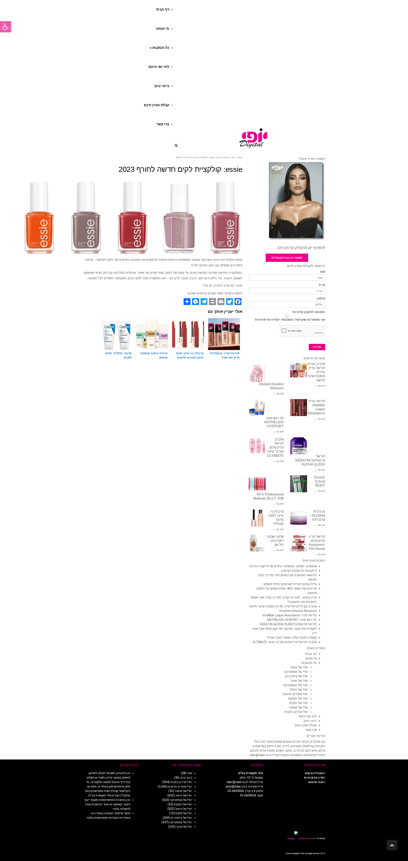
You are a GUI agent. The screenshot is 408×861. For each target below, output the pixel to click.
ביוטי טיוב (310, 721)
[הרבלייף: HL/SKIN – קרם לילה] (298, 518)
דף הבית (311, 654)
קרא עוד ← (319, 385)
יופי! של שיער (299, 681)
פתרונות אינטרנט (306, 838)
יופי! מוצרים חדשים (295, 694)
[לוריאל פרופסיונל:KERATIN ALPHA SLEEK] (298, 445)
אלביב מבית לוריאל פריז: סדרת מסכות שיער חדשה (283, 606)
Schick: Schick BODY (319, 481)
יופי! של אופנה (298, 707)
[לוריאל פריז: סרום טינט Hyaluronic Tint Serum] (298, 543)
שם (322, 271)
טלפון (321, 298)
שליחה (317, 347)
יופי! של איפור (299, 667)
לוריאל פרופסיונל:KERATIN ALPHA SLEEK (310, 460)
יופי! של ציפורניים (296, 676)
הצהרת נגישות (314, 773)
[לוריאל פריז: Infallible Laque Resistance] (298, 407)
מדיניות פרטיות (314, 777)
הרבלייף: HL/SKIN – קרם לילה (317, 515)
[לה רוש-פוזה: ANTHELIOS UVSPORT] (257, 407)
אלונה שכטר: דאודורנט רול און (275, 540)
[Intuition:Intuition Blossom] (257, 373)
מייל (322, 285)
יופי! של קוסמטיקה (295, 685)
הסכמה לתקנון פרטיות (309, 312)
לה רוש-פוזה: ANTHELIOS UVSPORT (274, 422)
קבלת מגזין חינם (306, 725)
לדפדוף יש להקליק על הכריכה (301, 248)
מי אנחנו (311, 658)
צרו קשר (311, 730)
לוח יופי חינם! (308, 716)
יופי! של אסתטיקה (296, 672)
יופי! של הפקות (298, 698)
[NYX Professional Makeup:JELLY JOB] (257, 483)
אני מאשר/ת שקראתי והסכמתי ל (290, 320)
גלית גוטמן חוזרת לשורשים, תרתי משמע (290, 584)
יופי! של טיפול (299, 690)
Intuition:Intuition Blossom (298, 611)
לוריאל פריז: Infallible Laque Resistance (289, 615)
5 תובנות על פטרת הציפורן (299, 571)
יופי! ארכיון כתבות (296, 712)
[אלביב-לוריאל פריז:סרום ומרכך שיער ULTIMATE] (257, 445)
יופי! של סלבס (298, 703)
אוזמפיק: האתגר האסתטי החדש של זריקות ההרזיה (283, 566)
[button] (5, 26)
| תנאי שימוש (316, 782)
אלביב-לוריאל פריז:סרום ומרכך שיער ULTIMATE (275, 447)
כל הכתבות (309, 663)
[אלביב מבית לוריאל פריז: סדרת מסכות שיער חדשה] (298, 370)
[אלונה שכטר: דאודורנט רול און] (257, 543)
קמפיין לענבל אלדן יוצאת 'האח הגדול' (292, 637)
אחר (189, 773)
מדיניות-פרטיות (266, 320)
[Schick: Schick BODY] (298, 483)
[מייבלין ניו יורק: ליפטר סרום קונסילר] (257, 518)
